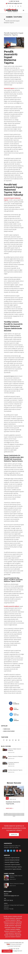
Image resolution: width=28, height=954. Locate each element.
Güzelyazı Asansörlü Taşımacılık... (13, 803)
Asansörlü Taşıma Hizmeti (12, 857)
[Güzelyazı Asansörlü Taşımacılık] (5, 763)
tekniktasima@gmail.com (14, 3)
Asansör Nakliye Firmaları (12, 862)
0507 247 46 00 (14, 1)
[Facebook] (10, 703)
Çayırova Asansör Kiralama (12, 937)
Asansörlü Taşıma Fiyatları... (13, 864)
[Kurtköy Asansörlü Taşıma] (5, 770)
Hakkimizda (6, 729)
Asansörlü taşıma (9, 88)
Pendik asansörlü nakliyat (11, 606)
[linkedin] (11, 720)
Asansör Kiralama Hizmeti (12, 860)
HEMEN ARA (14, 834)
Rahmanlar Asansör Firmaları (13, 927)
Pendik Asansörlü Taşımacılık (13, 925)
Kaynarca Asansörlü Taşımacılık (13, 922)
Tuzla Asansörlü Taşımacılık (13, 933)
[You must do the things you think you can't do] (6, 877)
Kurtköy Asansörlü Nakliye (13, 929)
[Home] (4, 19)
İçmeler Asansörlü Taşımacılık (12, 935)
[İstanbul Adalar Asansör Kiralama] (5, 749)
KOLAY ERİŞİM (7, 951)
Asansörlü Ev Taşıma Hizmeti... (13, 869)
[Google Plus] (11, 709)
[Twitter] (11, 714)
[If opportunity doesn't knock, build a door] (14, 791)
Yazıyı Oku (9, 808)
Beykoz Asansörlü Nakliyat (15, 756)
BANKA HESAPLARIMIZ (9, 731)
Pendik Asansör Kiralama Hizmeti (13, 916)
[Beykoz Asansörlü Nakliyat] (5, 757)
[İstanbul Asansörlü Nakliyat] (11, 10)
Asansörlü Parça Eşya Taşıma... (13, 867)
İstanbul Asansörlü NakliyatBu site (14, 942)
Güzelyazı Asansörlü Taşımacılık (13, 918)
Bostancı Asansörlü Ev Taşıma (12, 931)
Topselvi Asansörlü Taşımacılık (12, 924)
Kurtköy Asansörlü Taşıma (15, 770)
